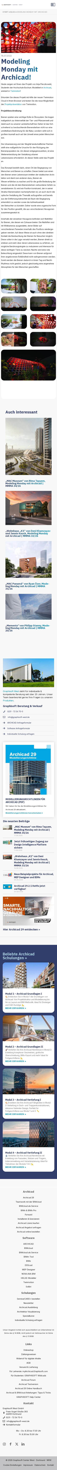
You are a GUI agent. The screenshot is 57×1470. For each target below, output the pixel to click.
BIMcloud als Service (28, 1206)
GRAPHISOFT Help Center (28, 1397)
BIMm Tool (29, 1256)
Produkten (8, 700)
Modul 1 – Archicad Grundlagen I (23, 993)
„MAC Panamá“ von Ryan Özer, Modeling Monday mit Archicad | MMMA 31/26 (27, 586)
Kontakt (50, 1465)
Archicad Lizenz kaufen (28, 1223)
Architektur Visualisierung (28, 1311)
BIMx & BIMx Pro (28, 1210)
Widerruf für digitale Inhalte (28, 1358)
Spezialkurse (28, 1316)
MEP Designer (28, 1269)
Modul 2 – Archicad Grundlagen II (24, 1046)
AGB (28, 1363)
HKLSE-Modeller (28, 1278)
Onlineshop (28, 1350)
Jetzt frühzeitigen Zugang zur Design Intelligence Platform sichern (31, 844)
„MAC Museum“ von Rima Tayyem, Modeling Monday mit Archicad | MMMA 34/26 (25, 483)
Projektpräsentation (13, 104)
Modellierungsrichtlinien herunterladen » (24, 813)
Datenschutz (40, 1465)
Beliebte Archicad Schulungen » (18, 955)
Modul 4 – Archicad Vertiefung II (23, 1152)
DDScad (28, 1265)
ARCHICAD (28, 1244)
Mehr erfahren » (15, 1008)
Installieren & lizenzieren (28, 1219)
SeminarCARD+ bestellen (28, 1299)
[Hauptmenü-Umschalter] (53, 4)
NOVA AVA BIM (28, 1274)
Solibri (28, 1286)
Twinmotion (15, 91)
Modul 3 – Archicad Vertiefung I (23, 1099)
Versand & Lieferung (28, 1367)
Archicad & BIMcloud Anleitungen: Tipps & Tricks (28, 1392)
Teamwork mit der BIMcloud (28, 1202)
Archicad (47, 87)
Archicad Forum (28, 1380)
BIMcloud (28, 1248)
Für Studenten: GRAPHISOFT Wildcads (28, 1375)
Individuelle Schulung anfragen (28, 1320)
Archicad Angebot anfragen (28, 1227)
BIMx (28, 1261)
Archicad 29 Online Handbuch (28, 1388)
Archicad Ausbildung (28, 1307)
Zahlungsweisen (28, 1354)
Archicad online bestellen (28, 1231)
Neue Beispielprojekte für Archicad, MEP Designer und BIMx (34, 876)
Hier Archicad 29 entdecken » (21, 929)
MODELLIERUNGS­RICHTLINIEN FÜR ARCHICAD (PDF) (25, 801)
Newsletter (28, 1303)
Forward (28, 1214)
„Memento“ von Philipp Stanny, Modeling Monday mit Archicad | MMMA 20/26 (27, 628)
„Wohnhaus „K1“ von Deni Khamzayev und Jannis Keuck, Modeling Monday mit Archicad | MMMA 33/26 (27, 533)
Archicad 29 (28, 1197)
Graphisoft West (11, 691)
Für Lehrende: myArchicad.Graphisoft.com (28, 1371)
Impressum (28, 1465)
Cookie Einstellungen (12, 1465)
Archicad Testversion (28, 1384)
